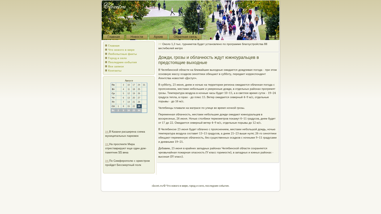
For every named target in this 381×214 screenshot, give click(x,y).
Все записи (116, 66)
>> (107, 131)
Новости (137, 36)
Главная (114, 36)
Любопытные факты (122, 53)
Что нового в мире (121, 49)
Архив (158, 36)
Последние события (122, 62)
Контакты (114, 70)
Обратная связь (185, 36)
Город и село (117, 58)
